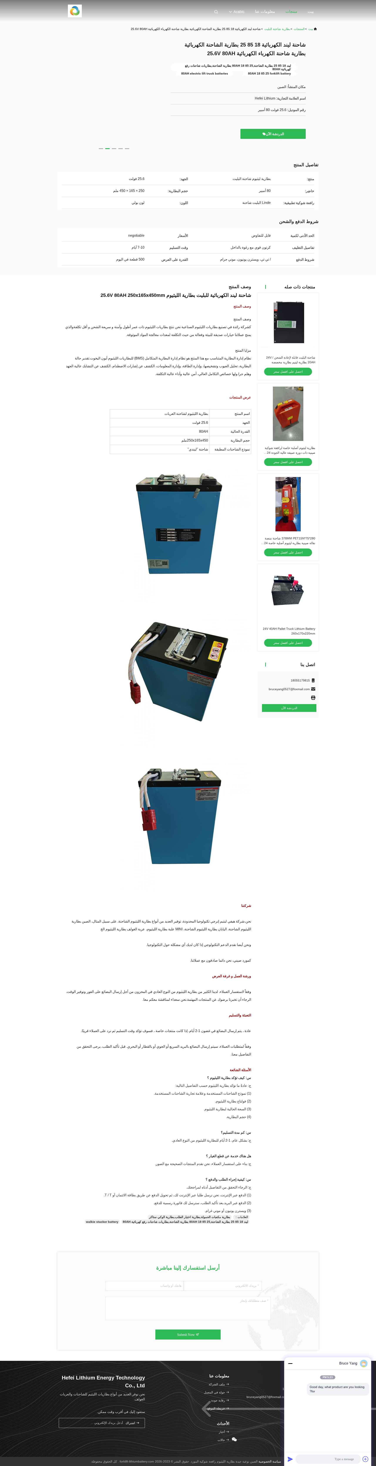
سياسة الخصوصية (269, 1461)
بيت (311, 11)
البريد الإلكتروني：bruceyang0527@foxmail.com (279, 1397)
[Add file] (366, 1459)
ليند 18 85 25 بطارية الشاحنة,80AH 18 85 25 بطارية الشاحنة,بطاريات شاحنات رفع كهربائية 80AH (185, 1221)
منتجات (291, 11)
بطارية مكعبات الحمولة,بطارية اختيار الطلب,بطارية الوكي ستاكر (189, 1217)
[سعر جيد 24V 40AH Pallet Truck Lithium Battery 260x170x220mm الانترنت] (288, 594)
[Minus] (290, 1363)
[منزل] (75, 11)
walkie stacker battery (102, 1221)
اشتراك (131, 1423)
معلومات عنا (265, 11)
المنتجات (299, 29)
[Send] (290, 1459)
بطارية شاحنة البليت (277, 29)
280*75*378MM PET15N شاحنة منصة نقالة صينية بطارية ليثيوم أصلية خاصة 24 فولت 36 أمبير (289, 543)
